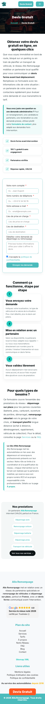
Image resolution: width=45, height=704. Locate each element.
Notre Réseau (22, 643)
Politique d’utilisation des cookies (22, 675)
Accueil (14, 23)
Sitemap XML (22, 659)
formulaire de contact (22, 124)
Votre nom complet (15, 186)
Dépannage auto (23, 520)
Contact (22, 652)
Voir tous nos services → (22, 553)
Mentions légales (22, 672)
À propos (11, 486)
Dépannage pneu (22, 540)
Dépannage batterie (22, 533)
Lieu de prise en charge (17, 216)
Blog (22, 649)
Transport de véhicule (22, 546)
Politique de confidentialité (22, 678)
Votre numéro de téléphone (19, 196)
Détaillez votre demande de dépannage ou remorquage (19, 238)
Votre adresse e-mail (16, 206)
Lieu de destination (15, 226)
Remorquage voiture (22, 526)
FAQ (39, 437)
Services (26, 437)
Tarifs (22, 636)
